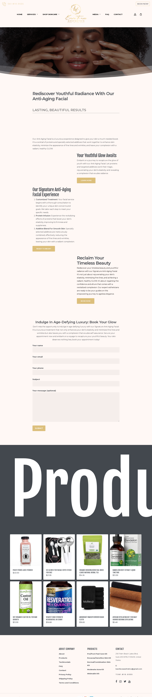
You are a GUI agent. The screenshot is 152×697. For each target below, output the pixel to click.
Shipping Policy (66, 679)
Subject (36, 379)
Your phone (38, 368)
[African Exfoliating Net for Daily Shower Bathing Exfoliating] (125, 597)
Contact (62, 670)
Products (63, 658)
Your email (37, 357)
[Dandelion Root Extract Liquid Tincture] (125, 550)
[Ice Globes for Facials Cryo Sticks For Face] (59, 550)
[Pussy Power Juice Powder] (26, 550)
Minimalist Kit (93, 674)
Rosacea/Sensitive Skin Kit (99, 658)
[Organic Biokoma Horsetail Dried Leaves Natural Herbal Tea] (92, 550)
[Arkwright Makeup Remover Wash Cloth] (92, 597)
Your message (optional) (44, 391)
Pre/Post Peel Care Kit (97, 654)
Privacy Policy (65, 674)
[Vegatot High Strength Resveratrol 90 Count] (59, 597)
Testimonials (64, 662)
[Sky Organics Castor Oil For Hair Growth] (26, 597)
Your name (37, 345)
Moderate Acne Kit (95, 669)
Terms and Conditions (69, 683)
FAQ (61, 666)
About (61, 654)
